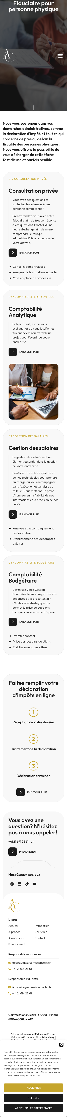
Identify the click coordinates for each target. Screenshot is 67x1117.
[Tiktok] (27, 884)
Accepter (34, 1087)
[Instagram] (12, 884)
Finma (53, 1015)
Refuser (33, 1098)
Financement (16, 944)
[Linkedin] (19, 884)
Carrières (41, 932)
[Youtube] (34, 884)
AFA (31, 1019)
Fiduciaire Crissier (45, 1034)
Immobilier (42, 925)
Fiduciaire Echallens (22, 1037)
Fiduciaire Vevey (45, 1037)
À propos (14, 932)
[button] (61, 1045)
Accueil (13, 925)
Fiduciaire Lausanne (22, 1034)
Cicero (31, 1015)
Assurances (15, 938)
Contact (40, 938)
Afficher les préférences (33, 1108)
